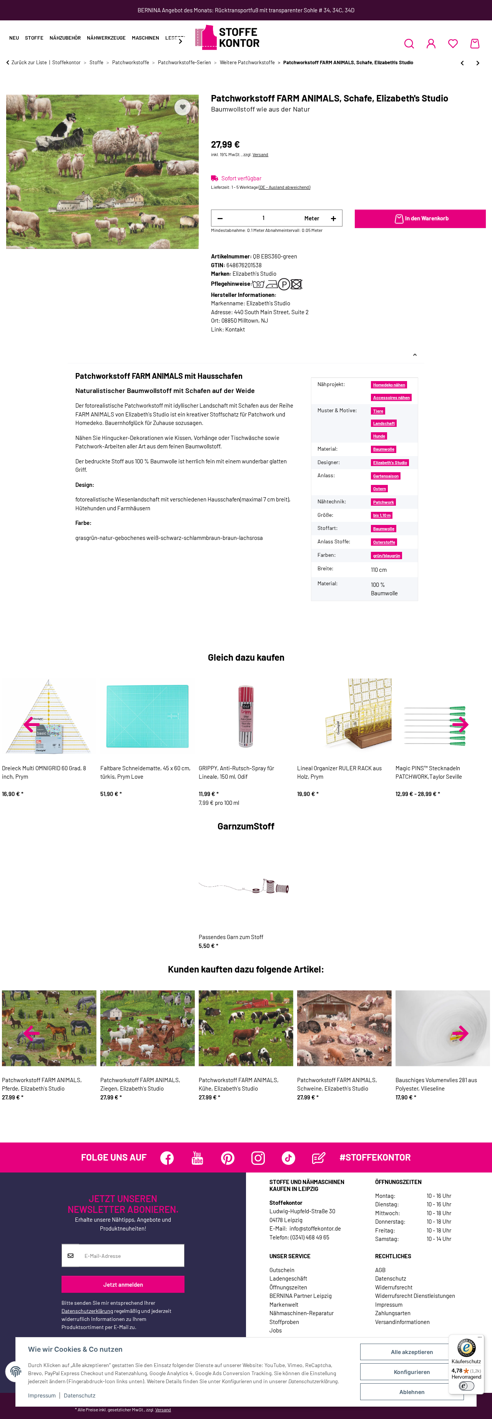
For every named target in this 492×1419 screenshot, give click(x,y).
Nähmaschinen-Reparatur (301, 1312)
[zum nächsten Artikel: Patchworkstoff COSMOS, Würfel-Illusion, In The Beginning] (478, 63)
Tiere (378, 410)
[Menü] (479, 1339)
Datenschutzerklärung (87, 1310)
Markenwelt (283, 1304)
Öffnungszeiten (288, 1287)
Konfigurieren (412, 1372)
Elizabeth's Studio (390, 462)
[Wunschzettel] (453, 43)
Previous (31, 724)
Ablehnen (412, 1392)
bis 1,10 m (382, 515)
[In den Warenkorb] (12, 88)
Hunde (379, 435)
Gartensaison (386, 475)
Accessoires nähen (391, 397)
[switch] (466, 1386)
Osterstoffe (384, 542)
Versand (260, 154)
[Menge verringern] (220, 218)
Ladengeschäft (288, 1278)
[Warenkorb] (475, 43)
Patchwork (383, 502)
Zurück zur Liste (29, 62)
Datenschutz (80, 1395)
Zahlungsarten (393, 1312)
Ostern (379, 488)
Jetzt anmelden (123, 1284)
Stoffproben (284, 1321)
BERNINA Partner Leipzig (300, 1295)
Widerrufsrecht (393, 1287)
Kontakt (235, 329)
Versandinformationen (402, 1321)
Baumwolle (383, 448)
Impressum (42, 1395)
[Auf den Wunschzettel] (182, 107)
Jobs (275, 1330)
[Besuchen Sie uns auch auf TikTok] (288, 1158)
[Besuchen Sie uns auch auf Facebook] (167, 1158)
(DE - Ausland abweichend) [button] (284, 187)
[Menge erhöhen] (333, 218)
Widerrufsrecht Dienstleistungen (415, 1295)
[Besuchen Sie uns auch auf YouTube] (197, 1158)
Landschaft (384, 423)
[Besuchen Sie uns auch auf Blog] (319, 1158)
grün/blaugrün (386, 555)
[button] (409, 43)
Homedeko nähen (389, 384)
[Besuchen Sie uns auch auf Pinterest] (228, 1158)
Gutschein (281, 1269)
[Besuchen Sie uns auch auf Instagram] (258, 1158)
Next (460, 724)
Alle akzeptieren (412, 1352)
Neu (14, 38)
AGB (380, 1269)
